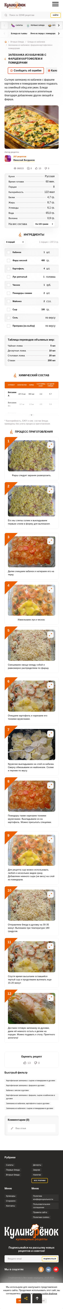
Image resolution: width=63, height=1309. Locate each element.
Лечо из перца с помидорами (44, 33)
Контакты (10, 1206)
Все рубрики (39, 1180)
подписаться (49, 1259)
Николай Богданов (24, 160)
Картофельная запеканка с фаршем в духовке (25, 1085)
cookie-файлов (49, 1293)
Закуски (36, 1170)
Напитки (37, 1175)
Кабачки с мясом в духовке (17, 1090)
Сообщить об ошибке (28, 70)
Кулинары (10, 1196)
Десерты (37, 1165)
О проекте (11, 1201)
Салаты (17, 25)
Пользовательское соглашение (41, 1206)
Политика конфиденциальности (43, 1197)
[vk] (48, 1269)
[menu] (55, 4)
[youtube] (56, 1269)
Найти (55, 15)
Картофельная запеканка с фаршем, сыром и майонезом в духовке (30, 1096)
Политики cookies (41, 1217)
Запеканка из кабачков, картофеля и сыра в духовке (27, 1103)
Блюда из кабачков (36, 42)
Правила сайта (40, 1212)
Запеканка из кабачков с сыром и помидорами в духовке (29, 1108)
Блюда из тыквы (19, 33)
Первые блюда (35, 25)
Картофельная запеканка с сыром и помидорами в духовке (30, 1080)
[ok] (41, 1269)
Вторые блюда (17, 42)
